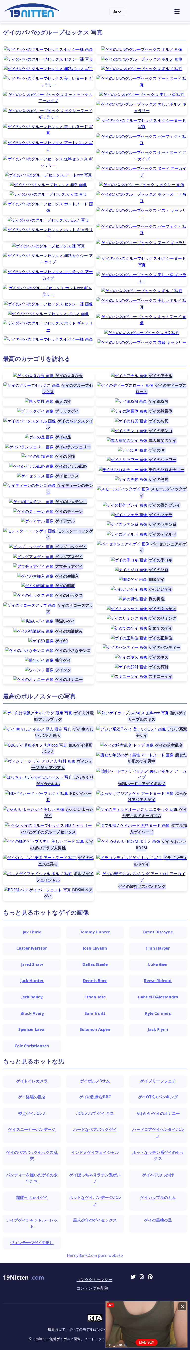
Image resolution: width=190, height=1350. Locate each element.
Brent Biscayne (158, 932)
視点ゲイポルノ (32, 1113)
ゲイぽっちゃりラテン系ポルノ (95, 1178)
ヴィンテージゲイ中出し (32, 1242)
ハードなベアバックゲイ (95, 1129)
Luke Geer (158, 964)
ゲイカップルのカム (158, 1197)
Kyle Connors (158, 1013)
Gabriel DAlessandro (158, 997)
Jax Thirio (32, 932)
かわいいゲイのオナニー (158, 1113)
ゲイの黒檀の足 (158, 1220)
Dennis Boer (95, 980)
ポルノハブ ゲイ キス (95, 1113)
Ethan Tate (95, 997)
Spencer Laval (32, 1029)
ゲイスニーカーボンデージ (32, 1129)
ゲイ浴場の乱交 (32, 1097)
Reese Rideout (158, 980)
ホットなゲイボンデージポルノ (95, 1201)
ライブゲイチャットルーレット (32, 1223)
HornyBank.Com (82, 1255)
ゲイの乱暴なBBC (95, 1097)
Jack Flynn (158, 1029)
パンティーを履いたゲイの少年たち (32, 1178)
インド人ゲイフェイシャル (95, 1152)
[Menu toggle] (180, 11)
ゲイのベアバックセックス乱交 (32, 1155)
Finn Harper (158, 948)
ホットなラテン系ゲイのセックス (158, 1155)
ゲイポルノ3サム (95, 1081)
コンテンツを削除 (92, 1288)
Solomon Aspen (95, 1029)
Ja (115, 12)
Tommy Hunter (95, 932)
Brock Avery (32, 1013)
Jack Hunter (32, 980)
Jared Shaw (32, 964)
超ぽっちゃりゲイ (32, 1197)
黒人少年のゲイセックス (95, 1220)
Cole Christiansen (32, 1046)
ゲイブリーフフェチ (158, 1081)
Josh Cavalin (95, 948)
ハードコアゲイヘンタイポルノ (158, 1133)
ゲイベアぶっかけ (158, 1175)
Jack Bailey (32, 997)
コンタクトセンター (94, 1279)
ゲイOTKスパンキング (158, 1097)
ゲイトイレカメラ (32, 1081)
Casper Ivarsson (32, 948)
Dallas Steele (95, 964)
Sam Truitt (95, 1013)
